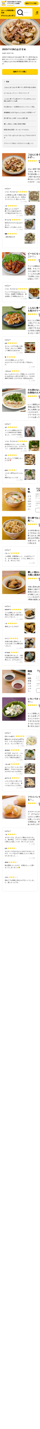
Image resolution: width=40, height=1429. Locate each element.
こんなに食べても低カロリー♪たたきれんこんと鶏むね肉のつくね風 (20, 100)
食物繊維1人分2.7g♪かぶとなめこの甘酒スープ (19, 112)
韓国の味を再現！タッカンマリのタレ (16, 130)
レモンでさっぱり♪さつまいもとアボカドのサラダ (20, 136)
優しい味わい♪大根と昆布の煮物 (14, 124)
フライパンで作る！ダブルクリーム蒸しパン (19, 143)
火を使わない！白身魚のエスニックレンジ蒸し (19, 107)
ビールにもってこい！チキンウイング (16, 93)
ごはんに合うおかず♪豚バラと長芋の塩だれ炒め (20, 87)
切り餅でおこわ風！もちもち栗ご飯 (16, 118)
